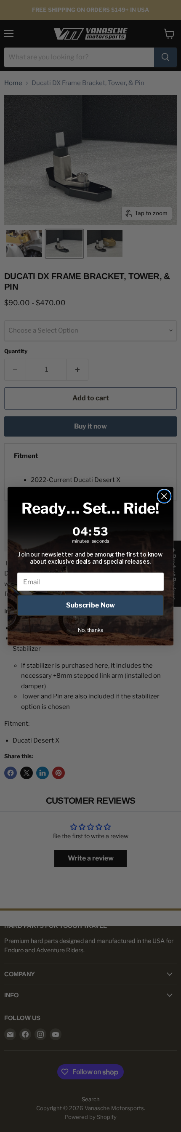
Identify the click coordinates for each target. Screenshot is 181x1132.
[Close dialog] (164, 496)
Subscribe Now (90, 605)
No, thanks (91, 629)
